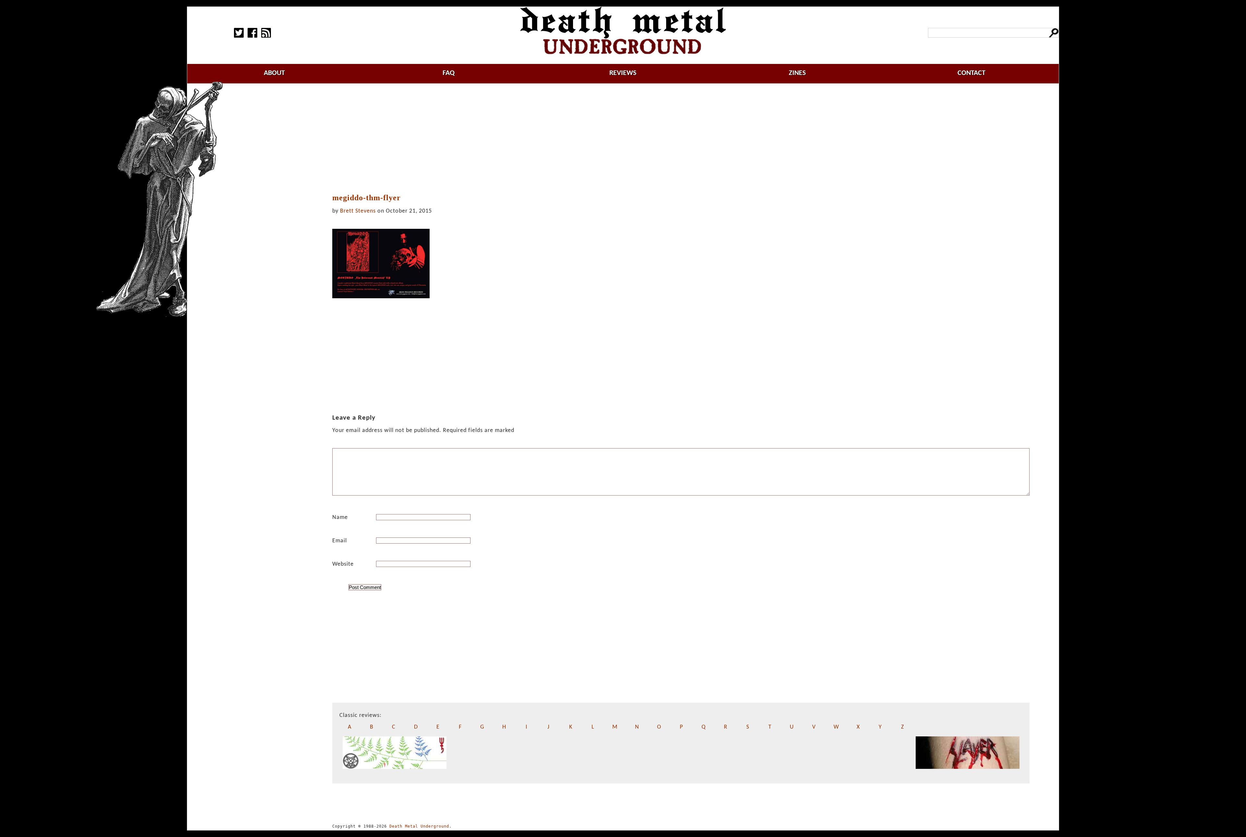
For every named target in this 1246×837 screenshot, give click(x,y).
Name (340, 517)
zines (797, 73)
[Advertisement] (681, 138)
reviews (622, 73)
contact (971, 73)
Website (343, 564)
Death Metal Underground (419, 826)
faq (449, 73)
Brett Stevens (358, 211)
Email (339, 541)
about (274, 73)
